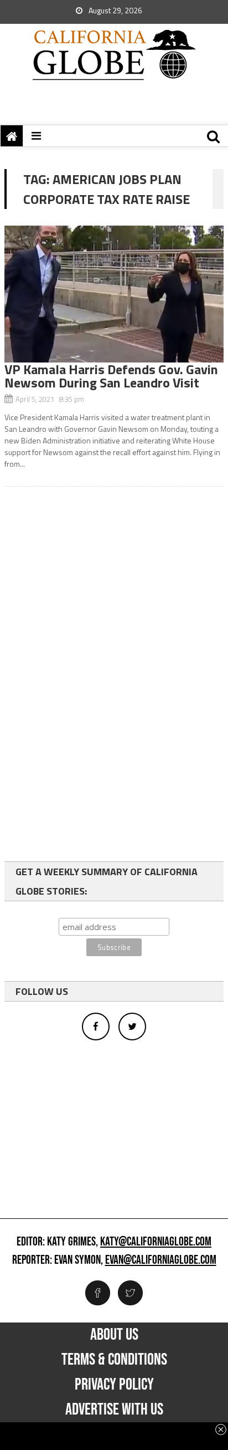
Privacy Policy (114, 1385)
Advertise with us (114, 1410)
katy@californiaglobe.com (155, 1242)
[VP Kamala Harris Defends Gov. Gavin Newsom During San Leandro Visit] (114, 294)
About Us (114, 1335)
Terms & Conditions (114, 1360)
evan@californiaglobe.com (160, 1260)
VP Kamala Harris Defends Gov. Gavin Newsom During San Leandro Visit (111, 375)
